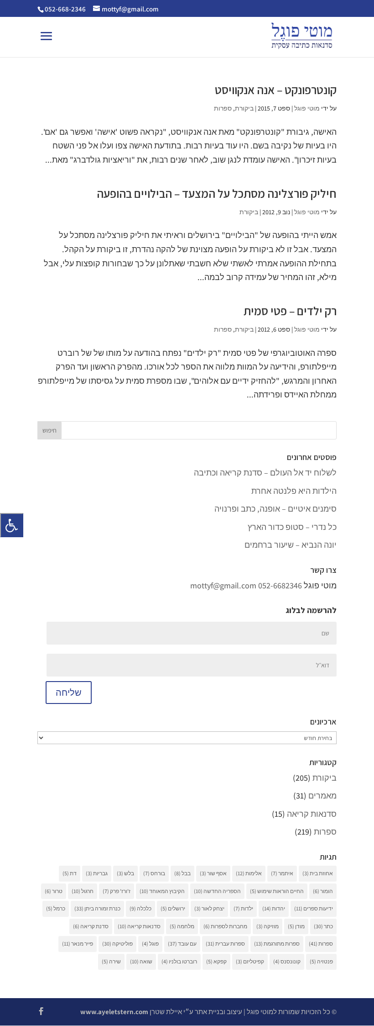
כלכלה (140, 908)
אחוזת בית (317, 873)
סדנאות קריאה (312, 814)
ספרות (223, 108)
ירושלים (173, 908)
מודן (296, 926)
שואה (141, 961)
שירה (111, 961)
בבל (182, 873)
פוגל (150, 943)
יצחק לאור (209, 908)
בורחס (154, 873)
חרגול (83, 891)
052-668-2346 (65, 9)
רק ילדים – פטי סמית (290, 310)
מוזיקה (267, 926)
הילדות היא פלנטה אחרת (294, 491)
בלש (125, 873)
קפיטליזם (250, 961)
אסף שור (213, 873)
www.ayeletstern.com (114, 1011)
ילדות (243, 908)
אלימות (249, 873)
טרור (53, 891)
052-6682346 (280, 585)
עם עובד (182, 943)
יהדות (273, 908)
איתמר (282, 873)
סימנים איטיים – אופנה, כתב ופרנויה (275, 508)
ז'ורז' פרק (116, 891)
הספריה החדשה (217, 891)
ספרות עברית (225, 943)
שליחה (69, 692)
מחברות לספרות (225, 926)
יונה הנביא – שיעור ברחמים (290, 544)
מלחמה (182, 926)
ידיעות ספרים (313, 908)
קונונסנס (287, 961)
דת (69, 873)
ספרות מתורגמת (277, 943)
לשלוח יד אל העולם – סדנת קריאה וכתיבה (265, 472)
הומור (323, 891)
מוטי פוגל (307, 108)
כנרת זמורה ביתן (97, 908)
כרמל (55, 908)
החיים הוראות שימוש (277, 891)
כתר (323, 926)
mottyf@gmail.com (223, 585)
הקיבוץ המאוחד (162, 891)
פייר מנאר (77, 943)
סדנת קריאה (91, 926)
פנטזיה (321, 961)
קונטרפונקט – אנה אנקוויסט (276, 89)
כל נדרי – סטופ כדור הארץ (292, 527)
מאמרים (322, 795)
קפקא (216, 961)
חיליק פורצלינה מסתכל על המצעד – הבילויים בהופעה (217, 193)
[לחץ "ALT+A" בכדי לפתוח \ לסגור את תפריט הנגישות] (11, 525)
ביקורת (244, 108)
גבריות (97, 873)
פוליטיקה (117, 943)
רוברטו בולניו (179, 961)
